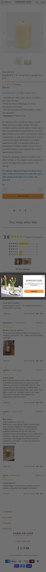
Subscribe (34, 291)
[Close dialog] (43, 277)
